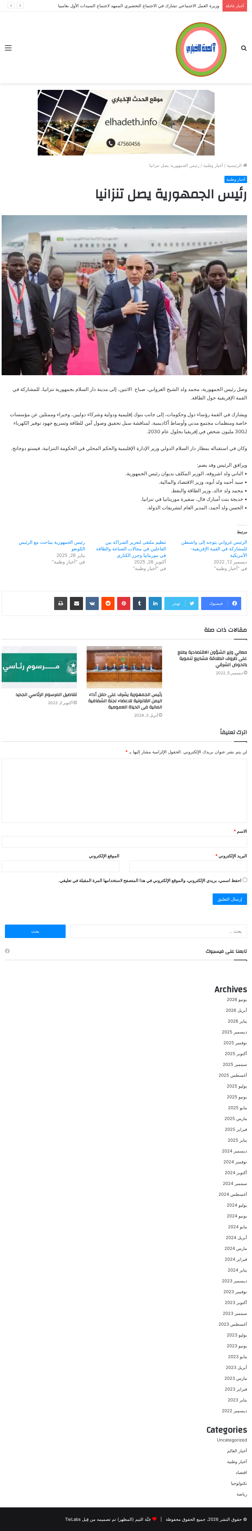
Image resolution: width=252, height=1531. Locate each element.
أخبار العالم (237, 1450)
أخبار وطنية (213, 165)
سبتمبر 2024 (235, 1183)
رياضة (242, 1494)
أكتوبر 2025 (236, 1053)
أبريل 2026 (236, 1010)
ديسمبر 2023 (234, 1280)
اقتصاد (241, 1472)
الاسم (240, 831)
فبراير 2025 (236, 1129)
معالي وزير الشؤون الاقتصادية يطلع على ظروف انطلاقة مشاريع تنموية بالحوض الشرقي (212, 658)
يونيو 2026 (237, 999)
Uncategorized (232, 1439)
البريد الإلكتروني (231, 855)
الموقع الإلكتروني (104, 855)
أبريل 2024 (236, 1237)
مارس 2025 (235, 1118)
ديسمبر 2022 (234, 1410)
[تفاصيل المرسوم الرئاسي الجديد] (39, 667)
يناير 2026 (237, 1021)
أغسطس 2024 (233, 1194)
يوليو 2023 (237, 1334)
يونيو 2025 (237, 1096)
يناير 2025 (237, 1140)
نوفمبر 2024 (235, 1161)
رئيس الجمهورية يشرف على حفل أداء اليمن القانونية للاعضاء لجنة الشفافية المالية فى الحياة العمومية (125, 700)
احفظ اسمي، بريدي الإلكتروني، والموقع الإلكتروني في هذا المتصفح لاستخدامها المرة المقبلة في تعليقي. (150, 880)
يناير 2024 (237, 1270)
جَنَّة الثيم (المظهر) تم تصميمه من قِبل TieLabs (108, 1519)
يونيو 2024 (237, 1215)
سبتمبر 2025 (235, 1064)
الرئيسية (235, 165)
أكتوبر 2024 (236, 1172)
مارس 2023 (235, 1378)
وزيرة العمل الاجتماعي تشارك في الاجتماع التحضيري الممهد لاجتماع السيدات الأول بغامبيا (138, 5)
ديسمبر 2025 (234, 1031)
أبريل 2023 (236, 1367)
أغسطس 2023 (233, 1324)
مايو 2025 (237, 1107)
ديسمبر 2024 (234, 1150)
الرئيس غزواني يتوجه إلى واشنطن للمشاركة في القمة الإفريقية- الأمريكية (214, 548)
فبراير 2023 (236, 1389)
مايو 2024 (237, 1226)
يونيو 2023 (237, 1345)
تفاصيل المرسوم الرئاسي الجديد (46, 694)
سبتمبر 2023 (235, 1313)
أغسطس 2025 (233, 1075)
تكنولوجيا (239, 1483)
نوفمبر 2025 (235, 1042)
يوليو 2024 (237, 1205)
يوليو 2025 (237, 1086)
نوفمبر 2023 (235, 1291)
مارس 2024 (235, 1248)
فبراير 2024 (236, 1259)
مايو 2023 (237, 1356)
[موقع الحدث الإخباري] (201, 47)
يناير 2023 (237, 1399)
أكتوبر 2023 (236, 1302)
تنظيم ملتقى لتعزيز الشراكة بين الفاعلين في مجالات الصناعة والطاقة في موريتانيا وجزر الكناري (131, 548)
